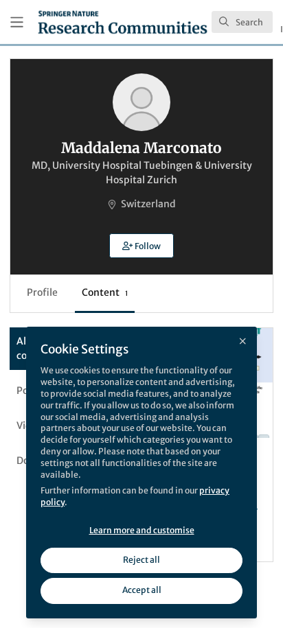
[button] (141, 245)
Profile (42, 292)
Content (105, 292)
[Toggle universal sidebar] (17, 22)
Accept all (141, 590)
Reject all (141, 560)
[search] (242, 22)
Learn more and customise (141, 530)
